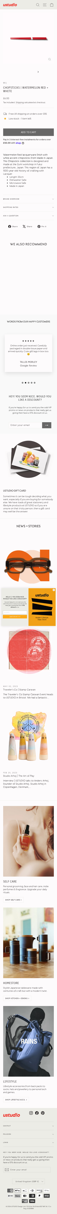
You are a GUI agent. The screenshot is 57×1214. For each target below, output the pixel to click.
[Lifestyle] (28, 1041)
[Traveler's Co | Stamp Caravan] (28, 650)
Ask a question (11, 216)
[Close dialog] (54, 590)
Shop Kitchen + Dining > (17, 998)
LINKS (5, 1142)
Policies (7, 1134)
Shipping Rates (10, 207)
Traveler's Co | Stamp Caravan (19, 689)
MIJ (5, 82)
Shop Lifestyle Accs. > (16, 1099)
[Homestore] (28, 943)
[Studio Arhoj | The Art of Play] (28, 737)
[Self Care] (28, 841)
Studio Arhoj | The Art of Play (18, 775)
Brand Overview (11, 199)
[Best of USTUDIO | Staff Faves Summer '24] (28, 564)
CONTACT (7, 1126)
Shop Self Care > (13, 900)
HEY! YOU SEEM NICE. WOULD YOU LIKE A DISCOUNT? (26, 1152)
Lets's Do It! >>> (15, 616)
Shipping (20, 102)
